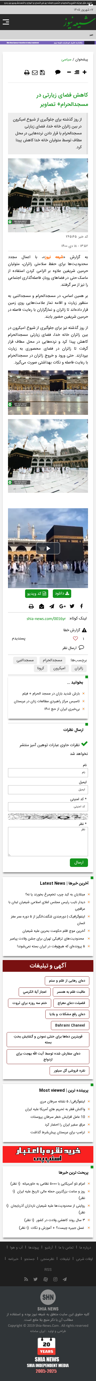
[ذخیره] (42, 72)
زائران (79, 668)
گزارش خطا (71, 630)
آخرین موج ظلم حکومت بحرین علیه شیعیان (53, 931)
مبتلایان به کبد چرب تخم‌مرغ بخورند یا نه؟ (55, 895)
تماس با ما (66, 1248)
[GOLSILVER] (48, 1154)
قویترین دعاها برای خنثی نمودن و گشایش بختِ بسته (48, 1039)
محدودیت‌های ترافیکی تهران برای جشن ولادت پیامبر (47, 939)
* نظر (83, 824)
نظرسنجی (47, 1259)
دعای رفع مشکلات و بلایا (67, 1014)
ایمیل (83, 782)
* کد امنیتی (78, 799)
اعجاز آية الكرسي (34, 992)
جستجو (29, 1259)
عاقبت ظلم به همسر (71, 992)
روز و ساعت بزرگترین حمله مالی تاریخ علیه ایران (49, 1195)
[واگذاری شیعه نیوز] (48, 42)
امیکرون (59, 668)
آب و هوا (16, 1248)
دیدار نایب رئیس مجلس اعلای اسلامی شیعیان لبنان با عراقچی (47, 905)
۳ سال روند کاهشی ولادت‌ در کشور (54, 1220)
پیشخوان (81, 60)
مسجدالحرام (52, 660)
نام (85, 765)
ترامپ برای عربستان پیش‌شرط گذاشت (57, 1132)
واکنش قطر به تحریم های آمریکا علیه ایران (55, 1109)
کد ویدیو (34, 593)
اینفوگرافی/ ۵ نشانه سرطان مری (62, 1102)
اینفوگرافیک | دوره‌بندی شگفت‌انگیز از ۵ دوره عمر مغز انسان (48, 920)
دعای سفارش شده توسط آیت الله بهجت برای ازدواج (48, 1056)
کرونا (40, 668)
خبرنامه (13, 1259)
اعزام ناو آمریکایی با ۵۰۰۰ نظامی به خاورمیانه (47, 1184)
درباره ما (85, 1248)
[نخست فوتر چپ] (48, 1355)
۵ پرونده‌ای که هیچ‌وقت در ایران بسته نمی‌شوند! (51, 946)
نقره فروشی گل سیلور (69, 1071)
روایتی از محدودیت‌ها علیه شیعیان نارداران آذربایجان (45, 1209)
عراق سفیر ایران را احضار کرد (65, 1125)
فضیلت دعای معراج (71, 1003)
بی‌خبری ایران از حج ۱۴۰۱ (62, 709)
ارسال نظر (70, 648)
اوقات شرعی (84, 1259)
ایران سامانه (37, 1331)
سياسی (66, 60)
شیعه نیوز (54, 257)
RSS (48, 1270)
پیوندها (34, 1248)
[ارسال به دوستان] (35, 72)
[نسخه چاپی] (27, 72)
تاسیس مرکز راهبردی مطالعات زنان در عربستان (47, 701)
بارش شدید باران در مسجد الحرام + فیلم (51, 694)
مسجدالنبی (25, 660)
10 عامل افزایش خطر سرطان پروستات (58, 1117)
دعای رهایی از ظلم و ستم (67, 981)
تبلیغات (65, 1259)
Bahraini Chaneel (70, 1025)
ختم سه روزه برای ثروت (29, 1003)
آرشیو (49, 1248)
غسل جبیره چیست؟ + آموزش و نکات (52, 1228)
